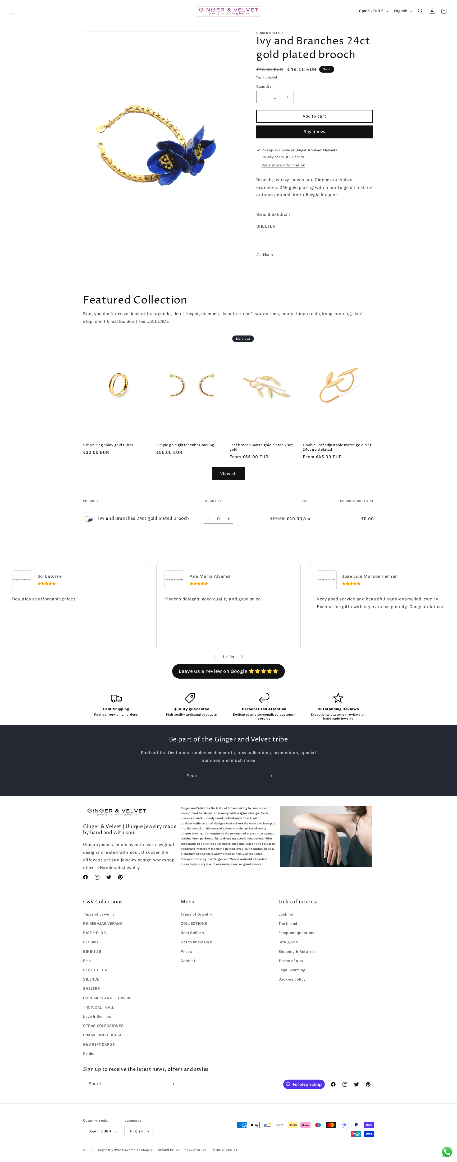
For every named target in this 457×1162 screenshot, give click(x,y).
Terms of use (290, 961)
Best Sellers (192, 933)
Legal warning (291, 970)
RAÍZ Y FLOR (94, 933)
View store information (283, 165)
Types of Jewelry (99, 914)
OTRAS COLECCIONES (103, 1026)
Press (186, 951)
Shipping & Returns (296, 951)
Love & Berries (97, 1016)
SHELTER (91, 988)
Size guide (288, 942)
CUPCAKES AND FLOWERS (107, 998)
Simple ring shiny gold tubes (108, 445)
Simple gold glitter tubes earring (185, 445)
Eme (87, 961)
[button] (11, 11)
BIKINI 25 (92, 951)
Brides (89, 1054)
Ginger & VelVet (109, 1150)
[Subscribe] (270, 776)
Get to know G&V (196, 942)
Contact (188, 961)
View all (228, 474)
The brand (287, 923)
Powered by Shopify (137, 1150)
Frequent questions (297, 933)
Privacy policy (195, 1149)
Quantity (263, 86)
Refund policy (168, 1149)
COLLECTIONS (194, 923)
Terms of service (224, 1149)
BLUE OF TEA (95, 970)
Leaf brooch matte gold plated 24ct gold (261, 447)
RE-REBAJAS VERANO (103, 923)
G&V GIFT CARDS (99, 1044)
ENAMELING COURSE (102, 1035)
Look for (286, 914)
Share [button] (268, 254)
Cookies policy (292, 979)
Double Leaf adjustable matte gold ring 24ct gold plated (337, 447)
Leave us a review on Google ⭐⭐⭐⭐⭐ (228, 671)
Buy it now (315, 131)
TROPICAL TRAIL (98, 1007)
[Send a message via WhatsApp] (447, 1152)
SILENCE (91, 979)
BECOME (91, 942)
